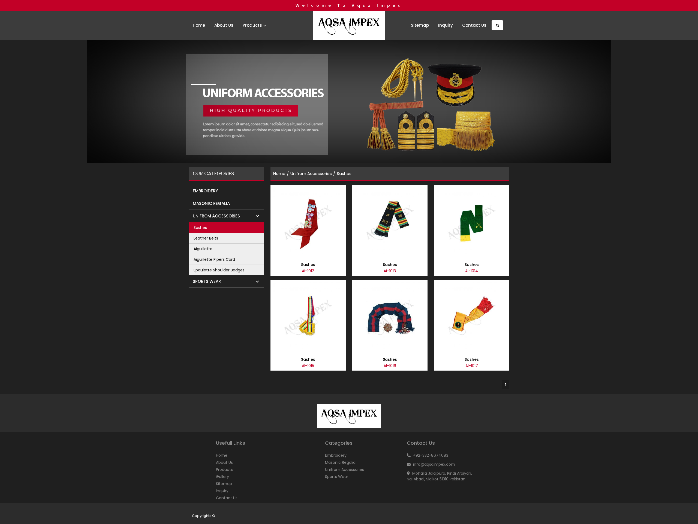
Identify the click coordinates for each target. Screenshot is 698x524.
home (199, 25)
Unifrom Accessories (311, 173)
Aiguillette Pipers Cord (214, 259)
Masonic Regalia (340, 462)
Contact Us (474, 25)
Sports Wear (336, 476)
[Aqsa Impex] (349, 26)
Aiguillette (203, 249)
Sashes (200, 227)
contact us (226, 498)
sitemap (420, 25)
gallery (222, 476)
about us (223, 25)
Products (253, 25)
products (224, 469)
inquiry (445, 25)
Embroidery (336, 455)
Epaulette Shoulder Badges (219, 270)
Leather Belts (206, 238)
